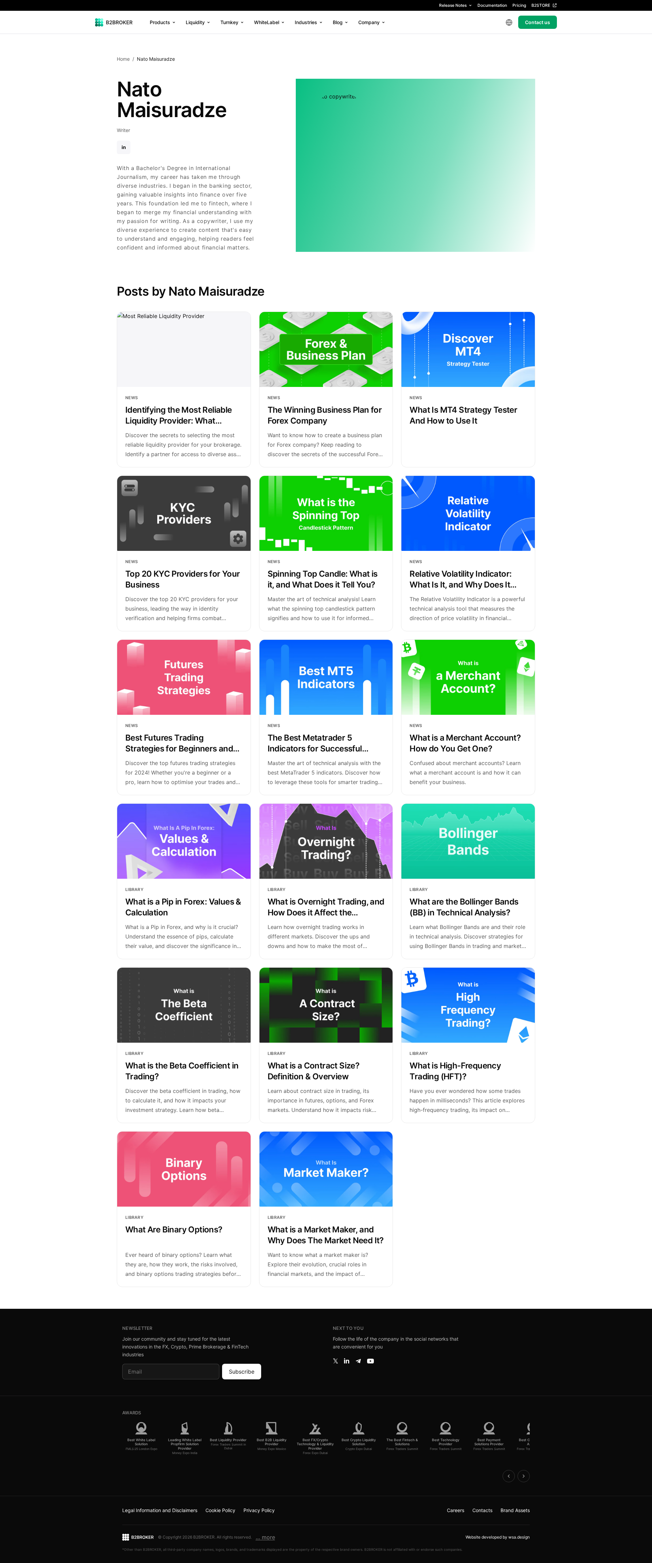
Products (160, 22)
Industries (306, 22)
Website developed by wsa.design (498, 1537)
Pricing (519, 5)
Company (369, 22)
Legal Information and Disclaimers (159, 1510)
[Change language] (509, 22)
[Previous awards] (509, 1476)
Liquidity (195, 22)
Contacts (482, 1510)
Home (123, 59)
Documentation (492, 5)
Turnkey (229, 22)
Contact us (537, 22)
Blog (338, 22)
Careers (455, 1510)
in (124, 147)
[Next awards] (524, 1476)
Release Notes (453, 5)
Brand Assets (515, 1510)
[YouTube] (370, 1361)
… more (265, 1537)
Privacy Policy (259, 1510)
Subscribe (241, 1371)
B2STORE (540, 5)
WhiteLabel (266, 22)
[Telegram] (358, 1361)
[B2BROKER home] (114, 22)
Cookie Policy (220, 1510)
